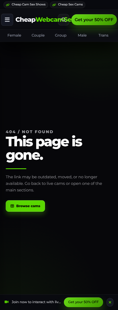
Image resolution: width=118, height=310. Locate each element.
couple (38, 35)
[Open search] (63, 19)
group (60, 35)
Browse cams (28, 206)
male (82, 35)
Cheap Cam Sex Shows (29, 4)
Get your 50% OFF (94, 19)
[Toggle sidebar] (7, 20)
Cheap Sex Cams (70, 4)
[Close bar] (110, 302)
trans (104, 35)
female (14, 35)
